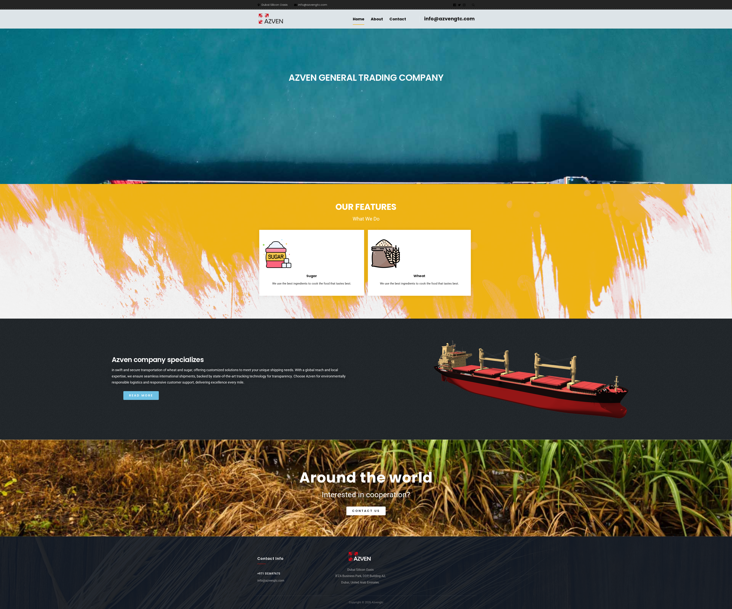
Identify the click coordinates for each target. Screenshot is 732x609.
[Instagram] (464, 4)
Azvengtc (377, 602)
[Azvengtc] (271, 18)
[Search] (473, 4)
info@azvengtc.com (449, 18)
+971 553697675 (268, 573)
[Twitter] (459, 4)
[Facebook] (454, 4)
